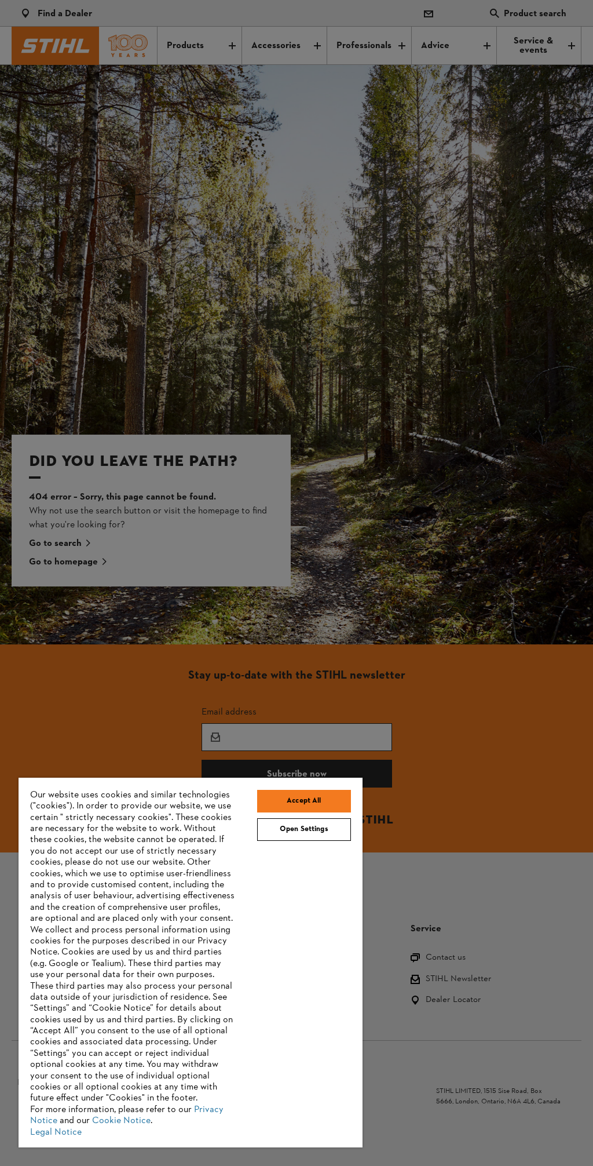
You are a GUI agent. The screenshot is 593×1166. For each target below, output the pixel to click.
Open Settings (304, 829)
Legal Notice (56, 1132)
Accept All (304, 801)
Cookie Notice (121, 1120)
